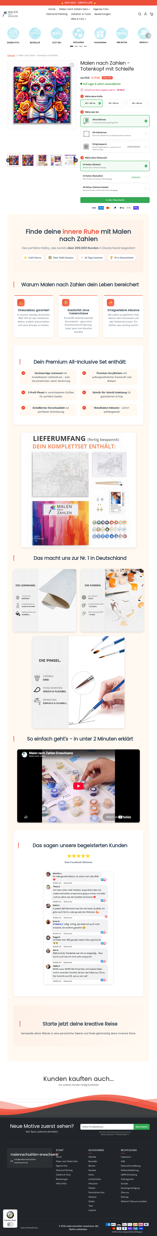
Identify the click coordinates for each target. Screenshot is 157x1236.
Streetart (92, 1197)
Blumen (91, 1165)
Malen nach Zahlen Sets (67, 1161)
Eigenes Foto (101, 9)
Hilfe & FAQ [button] (77, 19)
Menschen (93, 1183)
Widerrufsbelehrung (130, 1170)
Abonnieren (142, 1126)
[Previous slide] (8, 1092)
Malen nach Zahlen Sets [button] (73, 9)
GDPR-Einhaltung (129, 1174)
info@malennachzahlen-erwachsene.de (25, 1161)
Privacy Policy (122, 1134)
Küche (91, 1174)
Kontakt (124, 1183)
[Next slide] (76, 160)
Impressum (126, 1156)
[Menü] (15, 1211)
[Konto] (145, 14)
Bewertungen (102, 14)
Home (52, 9)
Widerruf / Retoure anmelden (134, 1201)
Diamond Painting (56, 14)
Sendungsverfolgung (130, 1188)
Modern (92, 1188)
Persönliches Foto (96, 1192)
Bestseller (92, 1161)
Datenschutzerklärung (131, 1165)
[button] (140, 14)
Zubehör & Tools (81, 14)
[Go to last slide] (8, 160)
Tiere (90, 1205)
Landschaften (94, 1179)
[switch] (10, 1224)
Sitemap (124, 1197)
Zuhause (11, 55)
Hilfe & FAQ (61, 1183)
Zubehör (92, 1210)
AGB (123, 1161)
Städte (91, 1201)
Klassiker (92, 1170)
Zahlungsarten (127, 1179)
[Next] (149, 36)
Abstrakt (92, 1156)
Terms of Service (107, 1134)
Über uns (125, 1192)
